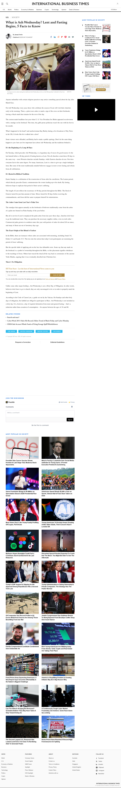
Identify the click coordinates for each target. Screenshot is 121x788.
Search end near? (13, 317)
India (73, 761)
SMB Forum (28, 764)
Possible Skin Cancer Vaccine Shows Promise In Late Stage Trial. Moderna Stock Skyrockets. (21, 463)
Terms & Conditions (54, 764)
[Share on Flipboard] (62, 37)
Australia (74, 758)
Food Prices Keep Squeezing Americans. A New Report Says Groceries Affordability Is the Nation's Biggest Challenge (21, 680)
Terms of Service (50, 279)
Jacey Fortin (19, 34)
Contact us (52, 761)
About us (51, 758)
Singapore (75, 764)
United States (76, 770)
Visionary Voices (29, 758)
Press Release (29, 770)
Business (39, 9)
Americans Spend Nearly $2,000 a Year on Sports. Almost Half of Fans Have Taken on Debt (57, 494)
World (9, 9)
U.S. (4, 9)
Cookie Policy (52, 770)
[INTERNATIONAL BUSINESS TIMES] (60, 4)
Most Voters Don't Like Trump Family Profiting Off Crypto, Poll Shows (92, 74)
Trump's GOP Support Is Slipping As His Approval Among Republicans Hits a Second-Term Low (22, 587)
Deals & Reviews (74, 9)
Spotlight (27, 767)
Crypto (47, 9)
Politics (16, 9)
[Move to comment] (73, 37)
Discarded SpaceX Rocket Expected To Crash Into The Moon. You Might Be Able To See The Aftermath (58, 556)
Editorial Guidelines (57, 342)
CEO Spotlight (29, 773)
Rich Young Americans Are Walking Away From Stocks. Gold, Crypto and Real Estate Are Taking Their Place (57, 649)
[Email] (69, 37)
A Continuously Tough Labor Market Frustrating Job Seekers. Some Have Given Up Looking (57, 711)
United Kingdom (76, 767)
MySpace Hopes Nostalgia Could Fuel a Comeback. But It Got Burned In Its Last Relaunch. (20, 556)
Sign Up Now (101, 89)
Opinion (64, 9)
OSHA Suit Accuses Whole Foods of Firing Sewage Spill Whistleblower (32, 324)
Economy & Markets (27, 9)
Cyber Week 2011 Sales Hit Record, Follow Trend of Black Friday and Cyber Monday (38, 321)
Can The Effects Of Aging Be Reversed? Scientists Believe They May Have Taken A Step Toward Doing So (21, 711)
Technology (55, 9)
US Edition (114, 9)
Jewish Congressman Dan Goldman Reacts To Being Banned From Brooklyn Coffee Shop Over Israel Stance (58, 618)
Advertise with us (53, 773)
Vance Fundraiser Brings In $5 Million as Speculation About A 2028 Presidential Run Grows (21, 494)
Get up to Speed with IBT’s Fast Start (99, 85)
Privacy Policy (61, 279)
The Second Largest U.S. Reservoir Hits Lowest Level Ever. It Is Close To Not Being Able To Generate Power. (21, 742)
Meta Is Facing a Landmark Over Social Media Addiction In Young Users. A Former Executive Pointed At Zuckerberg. (58, 463)
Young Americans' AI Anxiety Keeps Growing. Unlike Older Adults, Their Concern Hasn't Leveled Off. (58, 525)
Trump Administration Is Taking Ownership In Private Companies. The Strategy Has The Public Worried (58, 587)
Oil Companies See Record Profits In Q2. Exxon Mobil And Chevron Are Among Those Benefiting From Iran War (22, 618)
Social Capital (29, 761)
